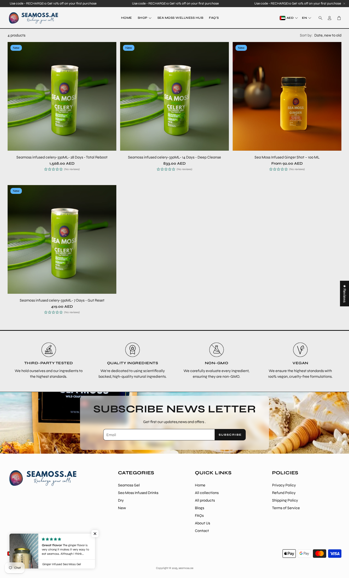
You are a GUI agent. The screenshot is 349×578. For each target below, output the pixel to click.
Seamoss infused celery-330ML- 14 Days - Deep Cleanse (174, 157)
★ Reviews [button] (344, 293)
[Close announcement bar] (344, 3)
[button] (319, 18)
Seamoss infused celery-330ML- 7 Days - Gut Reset (62, 300)
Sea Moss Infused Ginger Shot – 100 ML (287, 157)
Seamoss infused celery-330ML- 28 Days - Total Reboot (62, 157)
